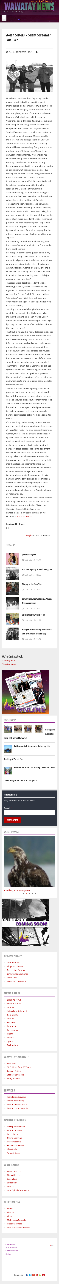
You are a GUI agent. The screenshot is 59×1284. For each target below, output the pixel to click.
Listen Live (12, 1178)
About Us (11, 1063)
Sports (10, 1041)
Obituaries (12, 977)
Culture (10, 1018)
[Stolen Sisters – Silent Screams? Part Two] (29, 89)
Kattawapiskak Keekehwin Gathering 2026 (32, 746)
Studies (10, 1007)
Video (9, 1216)
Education (12, 1026)
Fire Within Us (13, 1175)
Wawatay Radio (9, 660)
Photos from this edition (18, 1227)
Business (11, 1022)
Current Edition (14, 1071)
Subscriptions (13, 1153)
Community (12, 1014)
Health (10, 1033)
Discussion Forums (16, 970)
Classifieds (12, 1149)
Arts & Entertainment (17, 1011)
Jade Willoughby (29, 554)
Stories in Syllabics (15, 1074)
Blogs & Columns (15, 966)
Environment (13, 1030)
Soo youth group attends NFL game (37, 569)
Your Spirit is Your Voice (18, 1190)
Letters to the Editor (16, 981)
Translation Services (16, 1096)
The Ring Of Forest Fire (13, 759)
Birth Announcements (17, 973)
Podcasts (11, 1186)
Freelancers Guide (15, 1145)
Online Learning (14, 1137)
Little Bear (12, 1182)
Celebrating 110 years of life (33, 614)
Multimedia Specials (16, 1219)
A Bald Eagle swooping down (17, 890)
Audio (10, 1208)
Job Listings (12, 1134)
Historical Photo (14, 1223)
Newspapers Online (16, 1126)
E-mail (8, 808)
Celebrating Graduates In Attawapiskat (20, 780)
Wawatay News (9, 664)
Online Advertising (15, 1100)
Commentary (13, 962)
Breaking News (14, 999)
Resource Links (14, 1141)
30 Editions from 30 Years (19, 1067)
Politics (10, 1037)
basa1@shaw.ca (24, 516)
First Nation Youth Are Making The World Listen (34, 767)
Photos (10, 1212)
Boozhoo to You (14, 1171)
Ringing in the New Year (32, 584)
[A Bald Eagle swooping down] (29, 861)
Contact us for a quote (17, 1108)
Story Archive (13, 1078)
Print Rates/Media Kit (17, 1104)
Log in (29, 535)
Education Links (14, 1130)
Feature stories (14, 1003)
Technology (12, 1045)
